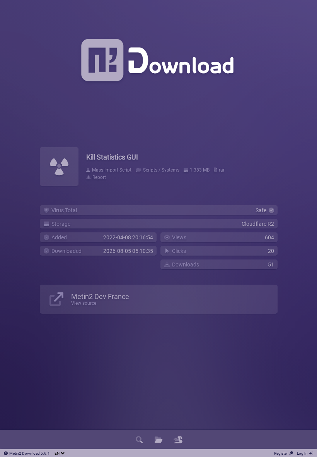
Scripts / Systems (161, 170)
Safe (262, 210)
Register (281, 453)
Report (99, 177)
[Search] (139, 439)
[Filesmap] (177, 439)
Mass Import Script (111, 170)
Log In (302, 453)
